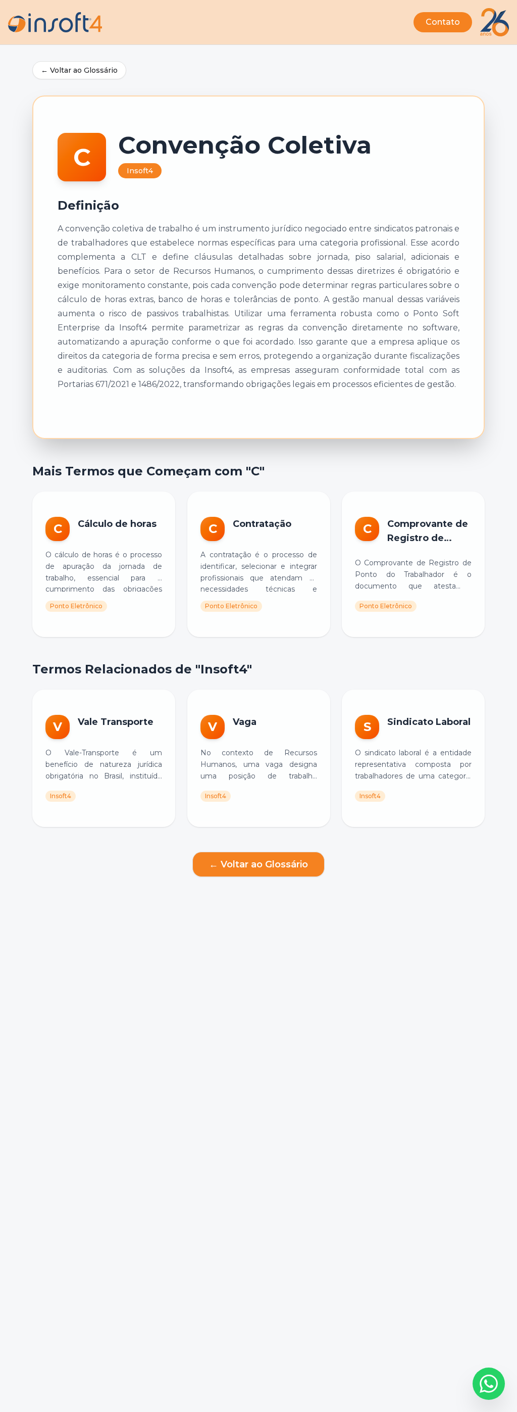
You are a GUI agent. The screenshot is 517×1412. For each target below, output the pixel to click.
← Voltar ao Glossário (79, 70)
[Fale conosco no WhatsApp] (489, 1384)
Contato (443, 22)
